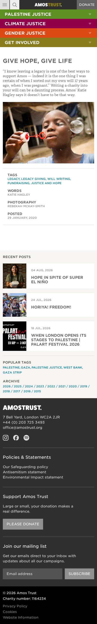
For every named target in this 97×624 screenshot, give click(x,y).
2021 (61, 386)
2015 (37, 391)
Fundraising (18, 183)
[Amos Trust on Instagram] (5, 438)
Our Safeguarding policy (25, 467)
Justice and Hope (46, 183)
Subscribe (79, 574)
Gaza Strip (12, 372)
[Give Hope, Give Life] (48, 132)
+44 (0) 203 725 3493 (24, 422)
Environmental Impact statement (33, 477)
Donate (87, 5)
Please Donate (23, 524)
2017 (16, 391)
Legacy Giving (33, 179)
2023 (40, 386)
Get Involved (22, 42)
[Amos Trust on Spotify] (26, 438)
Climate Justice (25, 23)
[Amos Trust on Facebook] (16, 438)
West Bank (72, 367)
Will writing (58, 179)
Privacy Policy (15, 606)
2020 (73, 386)
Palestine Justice (28, 14)
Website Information (20, 617)
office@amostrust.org (22, 427)
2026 (7, 386)
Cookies (10, 612)
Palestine (11, 367)
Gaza (25, 367)
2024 (29, 386)
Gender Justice (25, 33)
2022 (51, 386)
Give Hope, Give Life (37, 60)
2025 (18, 386)
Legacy (14, 179)
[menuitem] (48, 14)
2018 (6, 391)
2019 (83, 386)
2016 (27, 391)
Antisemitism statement (24, 472)
